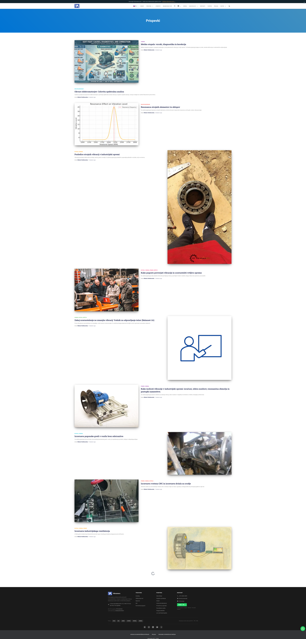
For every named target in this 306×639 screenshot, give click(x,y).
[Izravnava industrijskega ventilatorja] (199, 548)
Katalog (138, 596)
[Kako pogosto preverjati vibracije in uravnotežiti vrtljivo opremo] (106, 290)
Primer (151, 270)
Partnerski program (140, 605)
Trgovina (149, 6)
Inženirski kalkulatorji (161, 603)
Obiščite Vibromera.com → (168, 1)
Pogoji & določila (160, 610)
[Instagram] (174, 6)
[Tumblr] (161, 627)
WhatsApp (181, 601)
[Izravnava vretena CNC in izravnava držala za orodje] (106, 500)
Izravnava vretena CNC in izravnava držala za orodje (166, 483)
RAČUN (222, 6)
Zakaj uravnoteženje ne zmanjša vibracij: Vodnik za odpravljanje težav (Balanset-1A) (114, 320)
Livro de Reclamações (161, 613)
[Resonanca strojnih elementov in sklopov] (106, 124)
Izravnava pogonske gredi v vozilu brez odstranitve (99, 436)
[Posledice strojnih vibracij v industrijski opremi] (199, 207)
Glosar (158, 600)
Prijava (216, 6)
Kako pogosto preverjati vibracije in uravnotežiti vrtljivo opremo (171, 272)
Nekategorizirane (79, 89)
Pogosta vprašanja (161, 598)
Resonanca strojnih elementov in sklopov (160, 107)
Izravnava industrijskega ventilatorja (92, 531)
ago (158, 50)
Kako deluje (192, 6)
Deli (136, 603)
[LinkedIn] (153, 627)
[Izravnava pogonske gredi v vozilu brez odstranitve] (199, 453)
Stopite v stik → (182, 604)
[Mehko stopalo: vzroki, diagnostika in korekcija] (106, 61)
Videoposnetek (179, 6)
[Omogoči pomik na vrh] (303, 636)
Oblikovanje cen (167, 6)
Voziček (210, 6)
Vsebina (143, 41)
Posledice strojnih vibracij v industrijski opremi (97, 154)
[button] (153, 6)
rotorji (76, 151)
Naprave (138, 600)
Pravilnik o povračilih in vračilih (167, 634)
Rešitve (156, 270)
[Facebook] (144, 627)
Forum (185, 6)
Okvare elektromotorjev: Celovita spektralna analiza (99, 91)
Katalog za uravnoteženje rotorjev (139, 634)
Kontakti (202, 6)
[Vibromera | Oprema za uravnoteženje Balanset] (77, 6)
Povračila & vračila (160, 608)
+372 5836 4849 (183, 596)
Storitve (158, 6)
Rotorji (76, 528)
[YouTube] (157, 627)
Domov (142, 6)
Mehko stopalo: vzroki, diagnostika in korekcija (163, 44)
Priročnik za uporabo (161, 605)
